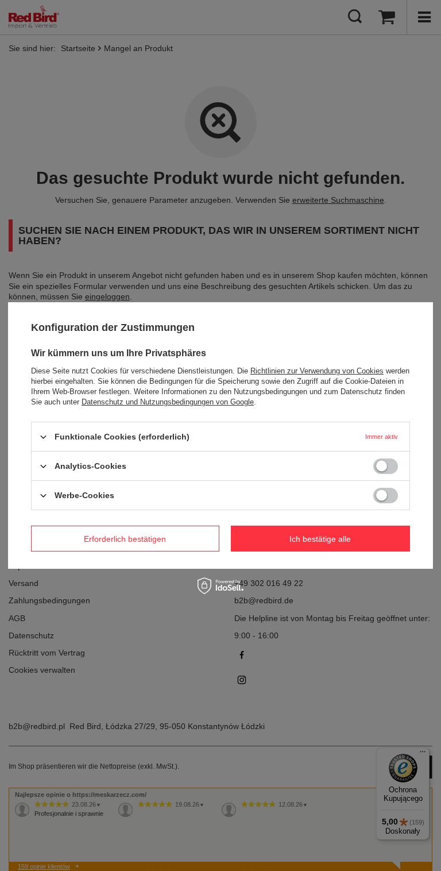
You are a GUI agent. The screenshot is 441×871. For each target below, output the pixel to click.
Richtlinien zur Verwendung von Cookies (317, 371)
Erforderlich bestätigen (125, 538)
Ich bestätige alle (320, 538)
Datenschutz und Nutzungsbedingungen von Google (168, 402)
